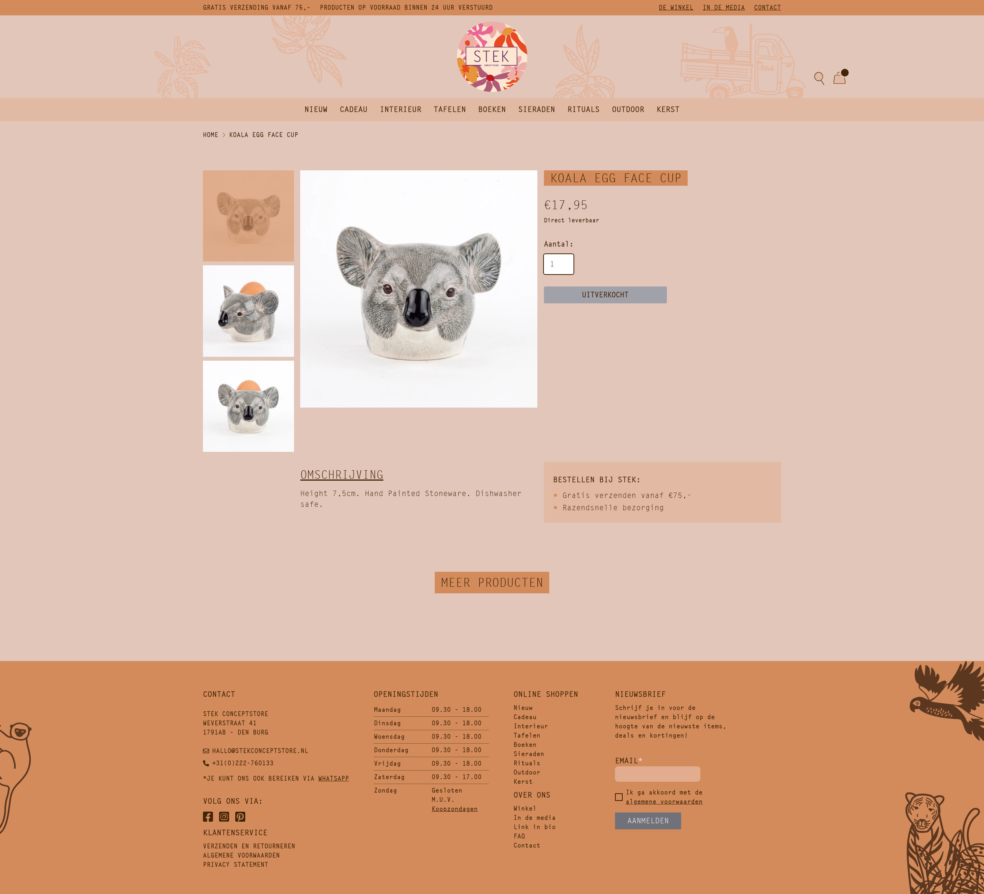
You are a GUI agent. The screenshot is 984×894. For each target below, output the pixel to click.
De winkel (676, 7)
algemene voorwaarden (664, 801)
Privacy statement (235, 865)
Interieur (400, 109)
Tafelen (450, 109)
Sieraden (536, 109)
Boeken (492, 109)
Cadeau (353, 109)
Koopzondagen (455, 809)
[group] (418, 289)
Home (210, 135)
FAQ (519, 836)
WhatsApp (333, 778)
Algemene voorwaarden (241, 855)
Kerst (668, 109)
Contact (767, 7)
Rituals (583, 109)
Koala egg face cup (263, 135)
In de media (724, 7)
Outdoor (628, 109)
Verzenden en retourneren (249, 846)
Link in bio (535, 827)
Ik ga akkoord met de (664, 797)
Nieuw (315, 109)
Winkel (525, 808)
